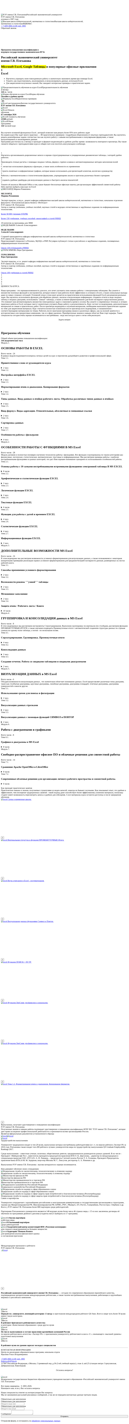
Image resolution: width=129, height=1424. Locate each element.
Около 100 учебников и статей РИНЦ (17, 273)
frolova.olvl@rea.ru (9, 1361)
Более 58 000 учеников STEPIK (14, 214)
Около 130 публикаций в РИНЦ (15, 248)
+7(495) (13, 1359)
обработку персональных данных (46, 1421)
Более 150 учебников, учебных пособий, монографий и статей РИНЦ (31, 218)
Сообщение (6, 1414)
